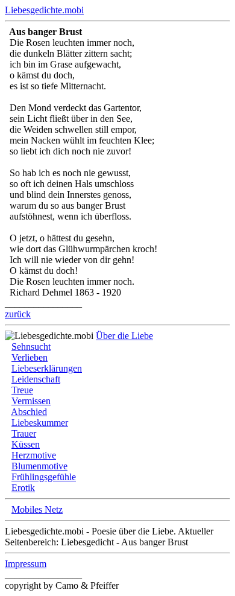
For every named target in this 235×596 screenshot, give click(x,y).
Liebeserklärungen (46, 368)
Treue (22, 390)
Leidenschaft (35, 379)
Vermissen (31, 401)
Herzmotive (33, 455)
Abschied (29, 412)
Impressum (25, 564)
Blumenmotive (39, 466)
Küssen (25, 444)
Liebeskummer (39, 422)
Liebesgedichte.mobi (44, 10)
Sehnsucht (31, 346)
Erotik (23, 488)
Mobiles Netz (37, 509)
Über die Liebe (124, 336)
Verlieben (29, 357)
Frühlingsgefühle (43, 477)
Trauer (23, 433)
